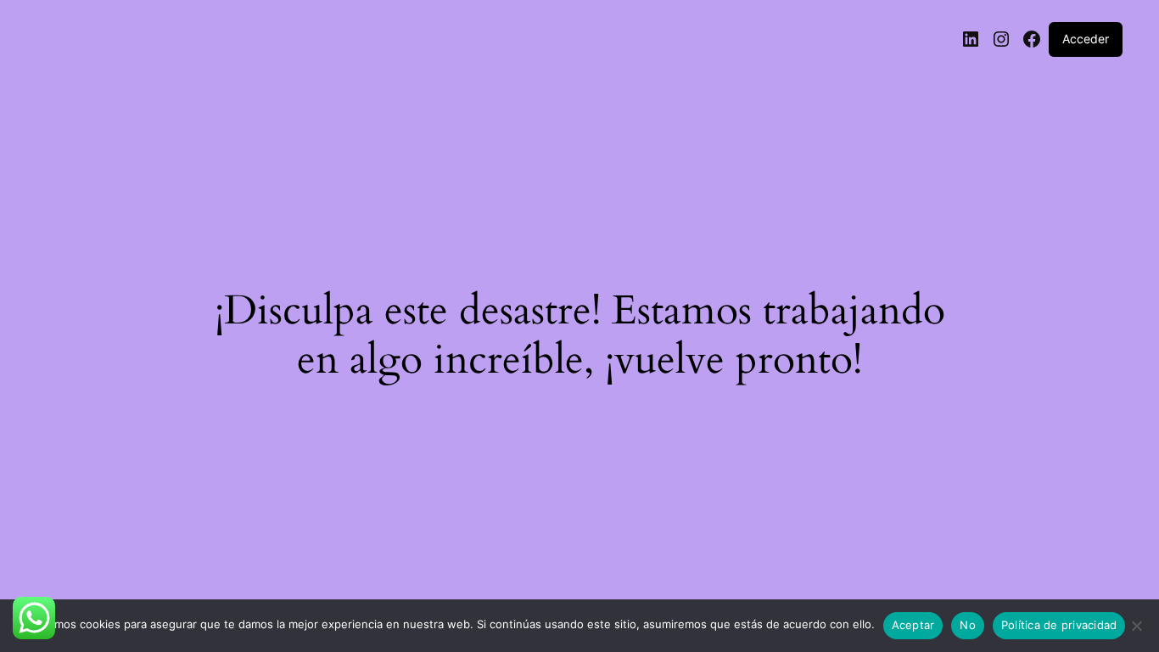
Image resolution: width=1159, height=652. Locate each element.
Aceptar (913, 625)
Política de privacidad (1059, 625)
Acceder (1085, 38)
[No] (1136, 630)
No (968, 625)
